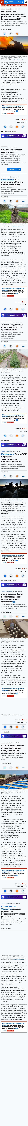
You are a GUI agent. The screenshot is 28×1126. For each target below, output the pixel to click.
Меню (2, 2)
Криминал (6, 434)
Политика (8, 173)
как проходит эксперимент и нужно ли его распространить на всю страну (13, 106)
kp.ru (25, 117)
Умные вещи (4, 145)
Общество (5, 111)
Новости (3, 5)
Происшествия (10, 318)
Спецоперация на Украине (10, 129)
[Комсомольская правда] (8, 2)
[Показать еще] (23, 33)
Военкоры (17, 5)
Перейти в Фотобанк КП (17, 59)
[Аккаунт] (26, 2)
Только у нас (10, 5)
